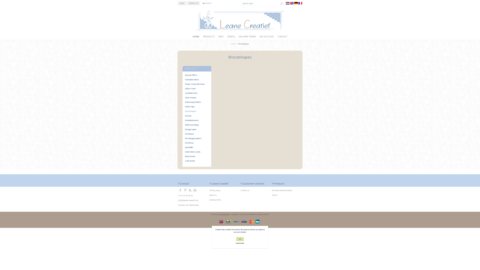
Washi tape (190, 106)
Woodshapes (190, 111)
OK (240, 239)
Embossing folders (193, 102)
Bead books (190, 156)
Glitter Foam (190, 88)
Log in (182, 3)
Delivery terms (215, 200)
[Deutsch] (296, 3)
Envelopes (189, 133)
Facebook (180, 190)
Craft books (190, 161)
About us (213, 195)
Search (274, 195)
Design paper (191, 129)
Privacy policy (214, 190)
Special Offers (191, 75)
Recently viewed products (282, 190)
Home (233, 44)
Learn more (240, 243)
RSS (190, 190)
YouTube (195, 190)
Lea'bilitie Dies (191, 93)
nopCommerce (224, 214)
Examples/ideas (192, 79)
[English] (292, 3)
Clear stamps (190, 97)
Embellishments (192, 120)
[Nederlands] (288, 3)
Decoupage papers (193, 138)
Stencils (188, 115)
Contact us (245, 190)
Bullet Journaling (192, 125)
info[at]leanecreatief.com (188, 200)
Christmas (189, 143)
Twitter (185, 190)
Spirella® (189, 147)
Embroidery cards (192, 151)
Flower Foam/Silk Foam (195, 84)
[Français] (300, 3)
